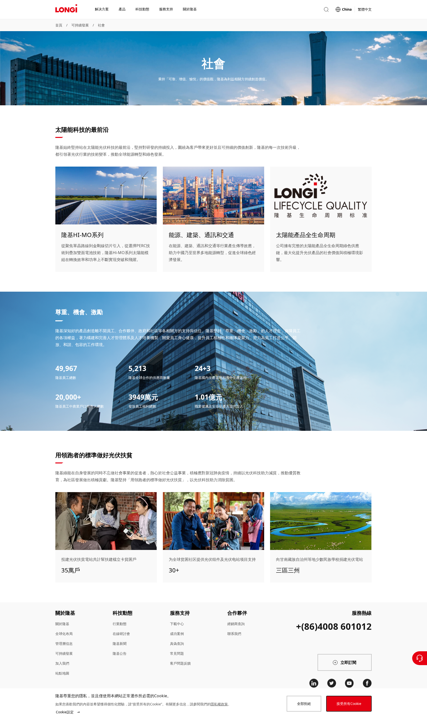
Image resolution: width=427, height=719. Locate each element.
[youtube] (349, 683)
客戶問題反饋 (180, 663)
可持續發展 (80, 25)
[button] (326, 9)
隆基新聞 (120, 643)
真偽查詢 (177, 643)
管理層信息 (64, 643)
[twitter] (331, 683)
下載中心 (177, 623)
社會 (101, 25)
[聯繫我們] (419, 658)
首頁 (58, 25)
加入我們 (62, 663)
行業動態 (120, 623)
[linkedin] (313, 683)
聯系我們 (234, 633)
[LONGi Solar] (66, 9)
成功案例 (177, 633)
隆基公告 (120, 653)
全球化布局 (64, 633)
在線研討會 (121, 633)
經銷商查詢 (236, 623)
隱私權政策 (219, 704)
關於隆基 (62, 623)
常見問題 (177, 653)
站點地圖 (62, 673)
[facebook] (367, 683)
